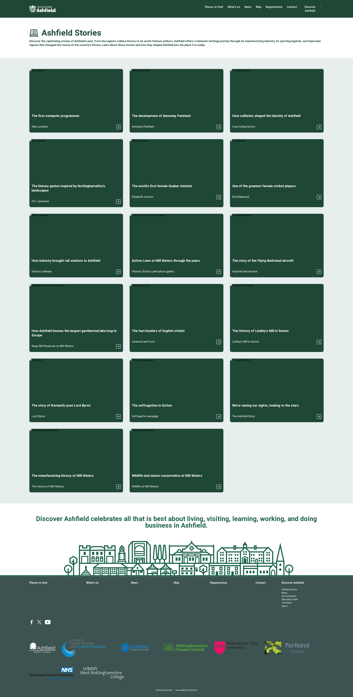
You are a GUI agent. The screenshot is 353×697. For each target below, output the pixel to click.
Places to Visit (214, 7)
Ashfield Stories (289, 589)
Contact (292, 7)
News (248, 7)
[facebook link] (31, 622)
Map (258, 7)
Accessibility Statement (186, 690)
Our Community (289, 596)
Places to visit (38, 582)
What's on (234, 7)
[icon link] (48, 622)
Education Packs (290, 599)
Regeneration (274, 7)
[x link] (39, 622)
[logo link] (42, 648)
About (285, 606)
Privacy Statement (164, 690)
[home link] (42, 8)
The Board (287, 602)
